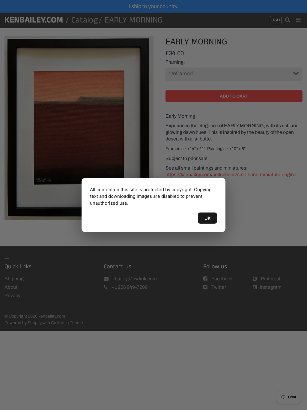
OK (207, 218)
